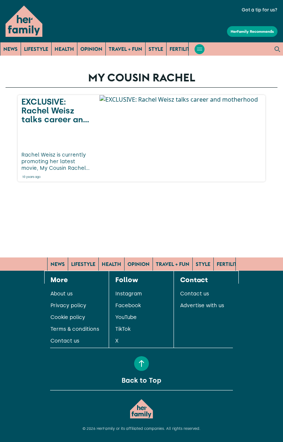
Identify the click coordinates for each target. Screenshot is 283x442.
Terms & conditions (74, 329)
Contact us (64, 341)
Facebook (128, 306)
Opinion (91, 49)
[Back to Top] (141, 363)
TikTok (122, 329)
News (10, 49)
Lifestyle (36, 49)
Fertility (181, 49)
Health (64, 49)
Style (156, 49)
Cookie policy (67, 317)
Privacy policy (68, 306)
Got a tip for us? (259, 10)
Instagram (128, 294)
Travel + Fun (125, 49)
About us (61, 294)
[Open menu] (200, 49)
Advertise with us (202, 306)
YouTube (126, 317)
